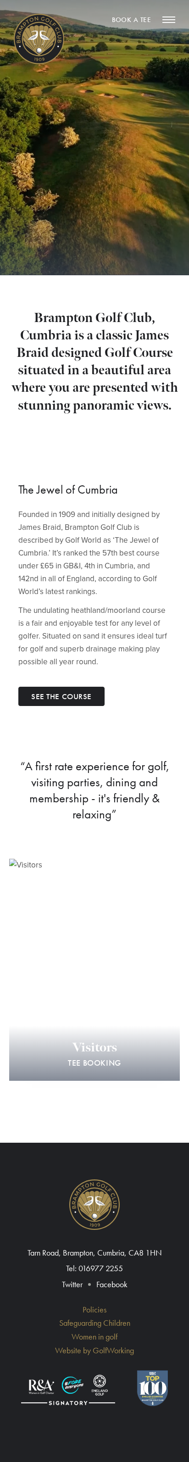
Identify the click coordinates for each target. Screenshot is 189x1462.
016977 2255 (100, 1268)
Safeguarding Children (94, 1322)
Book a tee (131, 20)
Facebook (112, 1284)
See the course (61, 696)
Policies (94, 1309)
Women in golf (94, 1336)
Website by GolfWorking (94, 1350)
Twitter (72, 1284)
